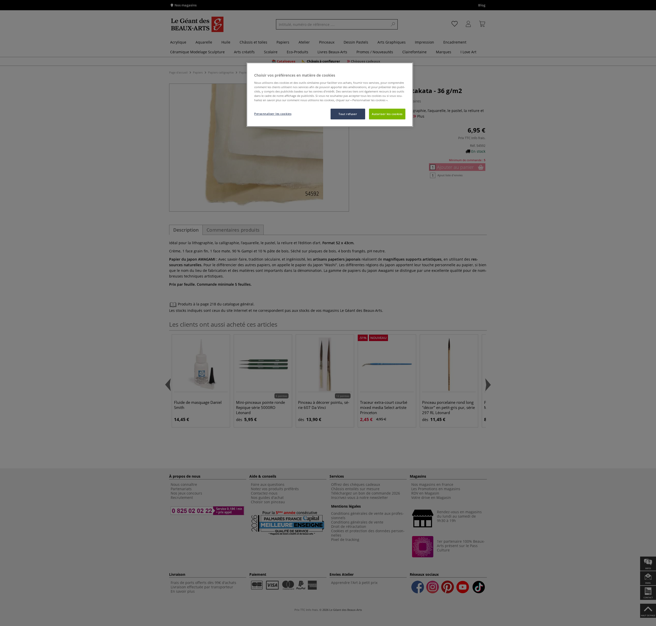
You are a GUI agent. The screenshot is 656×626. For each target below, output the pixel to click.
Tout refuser (348, 114)
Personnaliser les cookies (272, 114)
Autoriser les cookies (387, 114)
